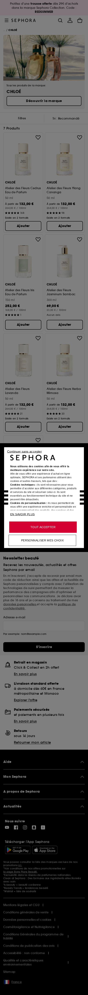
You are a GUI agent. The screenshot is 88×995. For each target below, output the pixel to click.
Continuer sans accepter (24, 451)
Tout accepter (42, 527)
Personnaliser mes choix (42, 540)
